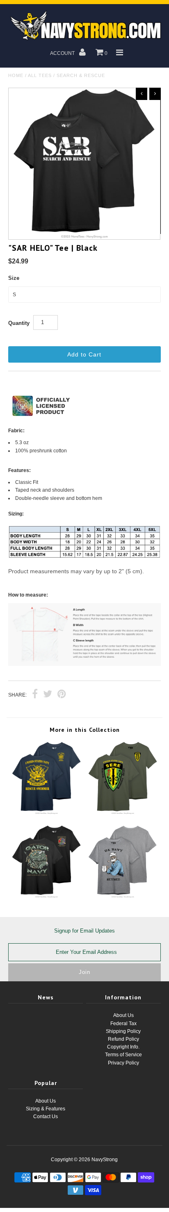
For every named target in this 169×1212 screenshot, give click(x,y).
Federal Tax (123, 1023)
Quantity (19, 323)
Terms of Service (123, 1055)
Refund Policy (123, 1039)
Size (13, 278)
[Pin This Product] (61, 695)
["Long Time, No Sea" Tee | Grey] (122, 896)
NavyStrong (104, 1159)
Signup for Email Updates (84, 931)
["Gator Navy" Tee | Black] (46, 896)
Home (15, 75)
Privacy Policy (123, 1063)
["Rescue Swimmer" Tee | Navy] (46, 813)
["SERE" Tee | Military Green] (122, 813)
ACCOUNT (63, 53)
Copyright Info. (123, 1047)
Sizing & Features (45, 1109)
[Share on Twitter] (47, 695)
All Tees (40, 75)
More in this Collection (85, 729)
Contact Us (45, 1116)
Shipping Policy (123, 1031)
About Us (123, 1015)
